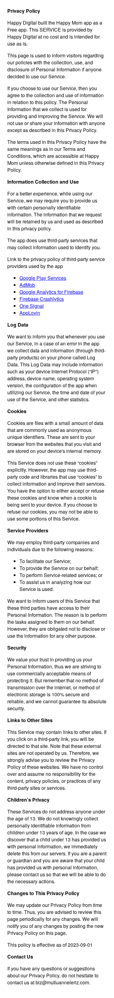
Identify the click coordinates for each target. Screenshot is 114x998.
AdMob (27, 284)
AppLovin (29, 312)
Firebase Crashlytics (41, 298)
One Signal (31, 305)
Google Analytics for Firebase (51, 291)
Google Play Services (42, 277)
